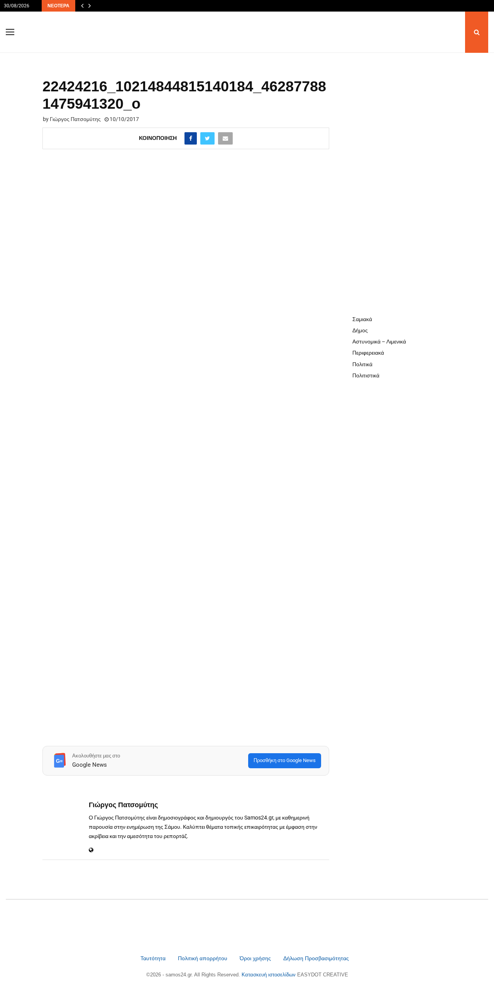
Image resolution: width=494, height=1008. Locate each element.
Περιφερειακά (368, 353)
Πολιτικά (362, 364)
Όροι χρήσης (256, 958)
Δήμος (360, 330)
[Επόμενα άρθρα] (89, 6)
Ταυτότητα (153, 958)
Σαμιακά (362, 319)
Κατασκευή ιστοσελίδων (269, 975)
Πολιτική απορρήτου (202, 958)
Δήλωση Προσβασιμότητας (316, 958)
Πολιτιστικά (365, 375)
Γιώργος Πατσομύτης (75, 119)
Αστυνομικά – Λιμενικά (379, 341)
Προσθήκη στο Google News (285, 760)
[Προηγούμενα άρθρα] (82, 6)
